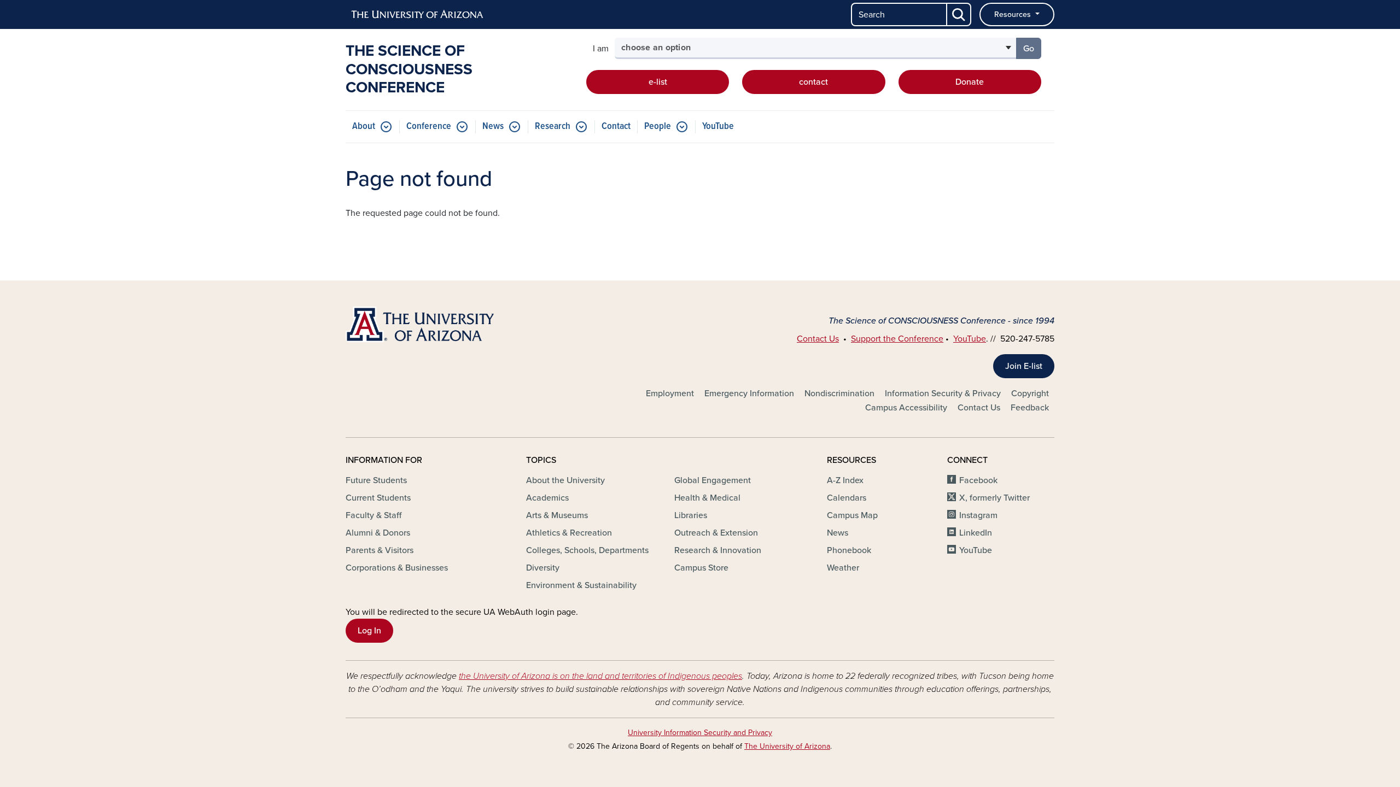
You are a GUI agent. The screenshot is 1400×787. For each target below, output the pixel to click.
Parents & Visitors (379, 550)
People (657, 126)
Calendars (846, 497)
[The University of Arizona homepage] (418, 14)
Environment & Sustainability (581, 585)
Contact (616, 126)
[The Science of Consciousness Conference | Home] (459, 324)
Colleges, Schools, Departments (587, 550)
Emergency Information (749, 393)
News (493, 126)
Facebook (978, 480)
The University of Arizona (787, 746)
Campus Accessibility (906, 407)
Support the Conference (897, 338)
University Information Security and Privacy (700, 732)
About (363, 126)
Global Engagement (712, 480)
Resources (1013, 14)
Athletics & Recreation (569, 532)
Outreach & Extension (716, 532)
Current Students (378, 497)
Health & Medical (707, 497)
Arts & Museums (557, 515)
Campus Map (852, 515)
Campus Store (701, 567)
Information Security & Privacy (943, 393)
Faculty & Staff (373, 515)
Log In (369, 630)
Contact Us (818, 338)
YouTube (718, 126)
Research (552, 126)
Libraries (690, 515)
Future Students (376, 480)
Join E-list (1023, 366)
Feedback (1030, 407)
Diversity (542, 567)
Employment (670, 393)
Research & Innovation (717, 550)
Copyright (1030, 393)
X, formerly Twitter (994, 497)
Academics (547, 497)
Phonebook (849, 550)
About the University (565, 480)
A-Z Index (845, 480)
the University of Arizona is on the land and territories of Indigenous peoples (600, 676)
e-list (658, 82)
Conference (428, 126)
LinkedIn (975, 532)
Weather (843, 567)
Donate (969, 82)
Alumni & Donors (378, 532)
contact (813, 82)
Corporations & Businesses (397, 567)
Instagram (978, 515)
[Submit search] (959, 14)
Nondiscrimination (839, 393)
